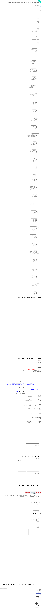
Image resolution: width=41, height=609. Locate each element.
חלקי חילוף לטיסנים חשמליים (33, 71)
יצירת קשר (38, 18)
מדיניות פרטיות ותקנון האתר (35, 39)
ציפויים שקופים (34, 77)
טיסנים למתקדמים (33, 64)
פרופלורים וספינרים (35, 78)
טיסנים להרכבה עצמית (33, 65)
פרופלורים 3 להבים (33, 89)
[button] (38, 593)
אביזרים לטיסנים (35, 73)
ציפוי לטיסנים (35, 195)
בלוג (13, 582)
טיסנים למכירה (22, 582)
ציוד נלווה (36, 37)
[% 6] (19, 465)
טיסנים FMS (32, 62)
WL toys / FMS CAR (34, 95)
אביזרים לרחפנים (34, 235)
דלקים (35, 170)
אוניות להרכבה (35, 117)
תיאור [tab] (38, 376)
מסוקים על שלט (10, 582)
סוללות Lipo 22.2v (33, 127)
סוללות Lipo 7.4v (34, 243)
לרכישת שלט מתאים (20, 391)
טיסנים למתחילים (34, 59)
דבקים (36, 167)
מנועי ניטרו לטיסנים (33, 153)
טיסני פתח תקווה (36, 582)
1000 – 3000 (34, 219)
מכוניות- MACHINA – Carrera (33, 94)
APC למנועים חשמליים (31, 80)
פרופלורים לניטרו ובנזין (33, 85)
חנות (38, 29)
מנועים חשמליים (34, 149)
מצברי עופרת (35, 129)
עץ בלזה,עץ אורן (35, 284)
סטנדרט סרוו (34, 141)
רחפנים (35, 112)
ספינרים (35, 211)
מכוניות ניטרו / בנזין (35, 96)
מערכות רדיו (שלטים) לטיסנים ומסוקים (31, 135)
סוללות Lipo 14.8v (33, 125)
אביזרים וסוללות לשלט (34, 138)
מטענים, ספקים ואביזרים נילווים (33, 251)
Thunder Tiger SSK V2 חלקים (33, 103)
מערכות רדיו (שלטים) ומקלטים (33, 35)
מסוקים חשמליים (34, 109)
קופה (38, 16)
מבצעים (38, 21)
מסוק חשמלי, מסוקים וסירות (34, 32)
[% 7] (19, 480)
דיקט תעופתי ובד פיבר (34, 165)
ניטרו (36, 152)
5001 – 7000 (34, 101)
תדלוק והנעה (34, 174)
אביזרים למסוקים (34, 110)
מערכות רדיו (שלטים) (34, 134)
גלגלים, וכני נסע (35, 72)
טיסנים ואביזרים (37, 56)
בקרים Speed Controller (33, 150)
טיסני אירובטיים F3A (33, 68)
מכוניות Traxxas (35, 93)
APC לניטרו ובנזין (32, 86)
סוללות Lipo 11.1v (33, 124)
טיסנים (36, 30)
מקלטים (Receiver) (35, 137)
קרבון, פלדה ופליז (35, 166)
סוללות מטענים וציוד (34, 48)
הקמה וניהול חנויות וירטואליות (3, 588)
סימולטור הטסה (35, 145)
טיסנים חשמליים (34, 60)
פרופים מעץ (32, 81)
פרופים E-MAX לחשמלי (31, 203)
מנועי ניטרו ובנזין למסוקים (33, 156)
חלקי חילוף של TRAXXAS (34, 97)
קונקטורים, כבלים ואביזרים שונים (33, 132)
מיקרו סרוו (34, 143)
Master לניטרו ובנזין (31, 87)
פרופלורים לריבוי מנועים (33, 113)
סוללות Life (36, 119)
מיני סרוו (35, 142)
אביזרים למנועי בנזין (33, 161)
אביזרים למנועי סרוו (33, 144)
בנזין (36, 159)
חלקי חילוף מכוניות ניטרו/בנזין (33, 105)
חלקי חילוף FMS (32, 63)
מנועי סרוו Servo (35, 140)
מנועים (36, 36)
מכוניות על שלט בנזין (30, 582)
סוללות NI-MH (35, 128)
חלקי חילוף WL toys (34, 104)
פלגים (35, 158)
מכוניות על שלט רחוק (34, 31)
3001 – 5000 (34, 100)
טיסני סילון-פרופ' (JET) (33, 69)
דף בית (38, 13)
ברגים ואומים (35, 175)
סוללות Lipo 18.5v (33, 126)
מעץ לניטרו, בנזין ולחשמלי (31, 88)
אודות (38, 17)
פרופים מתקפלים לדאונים (31, 84)
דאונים (35, 70)
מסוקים (36, 108)
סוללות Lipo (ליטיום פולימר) (33, 120)
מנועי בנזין (34, 160)
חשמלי (36, 268)
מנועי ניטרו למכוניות (33, 154)
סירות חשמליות (35, 116)
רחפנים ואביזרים (35, 111)
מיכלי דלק (34, 292)
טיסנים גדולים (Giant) (33, 67)
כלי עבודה (36, 168)
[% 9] (19, 451)
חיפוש (40, 26)
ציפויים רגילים (34, 76)
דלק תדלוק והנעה (35, 169)
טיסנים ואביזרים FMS (33, 61)
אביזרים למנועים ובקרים (33, 151)
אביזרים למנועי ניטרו (33, 157)
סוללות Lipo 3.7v (34, 121)
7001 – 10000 (34, 102)
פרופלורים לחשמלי (33, 79)
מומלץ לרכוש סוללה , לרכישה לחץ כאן (36, 389)
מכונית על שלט (5, 582)
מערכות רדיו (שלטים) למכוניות (32, 136)
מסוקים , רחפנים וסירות (36, 227)
